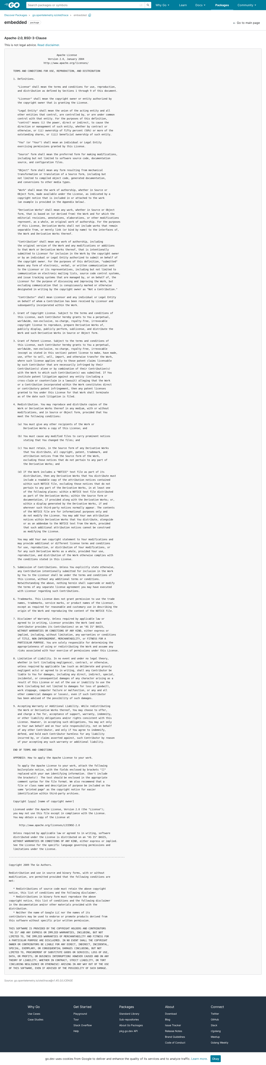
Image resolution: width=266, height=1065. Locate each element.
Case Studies (35, 1019)
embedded (80, 15)
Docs (198, 5)
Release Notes (173, 1031)
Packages (222, 5)
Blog (167, 1019)
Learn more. (199, 1058)
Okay (215, 1058)
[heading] (15, 5)
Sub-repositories (129, 1019)
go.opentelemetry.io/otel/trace (50, 15)
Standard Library (129, 1013)
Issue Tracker (173, 1025)
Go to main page (248, 23)
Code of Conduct (175, 1042)
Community (245, 5)
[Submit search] (148, 5)
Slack (214, 1025)
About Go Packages (131, 1025)
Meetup (215, 1036)
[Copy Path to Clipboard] (89, 15)
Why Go (161, 5)
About (169, 1007)
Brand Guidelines (175, 1036)
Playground (80, 1013)
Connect (217, 1007)
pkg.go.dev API (128, 1031)
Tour (76, 1019)
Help (76, 1031)
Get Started (82, 1007)
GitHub (215, 1019)
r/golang (216, 1031)
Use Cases (34, 1013)
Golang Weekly (219, 1042)
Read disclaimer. (48, 45)
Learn (183, 5)
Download (171, 1013)
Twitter (215, 1013)
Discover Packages (15, 15)
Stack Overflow (82, 1025)
